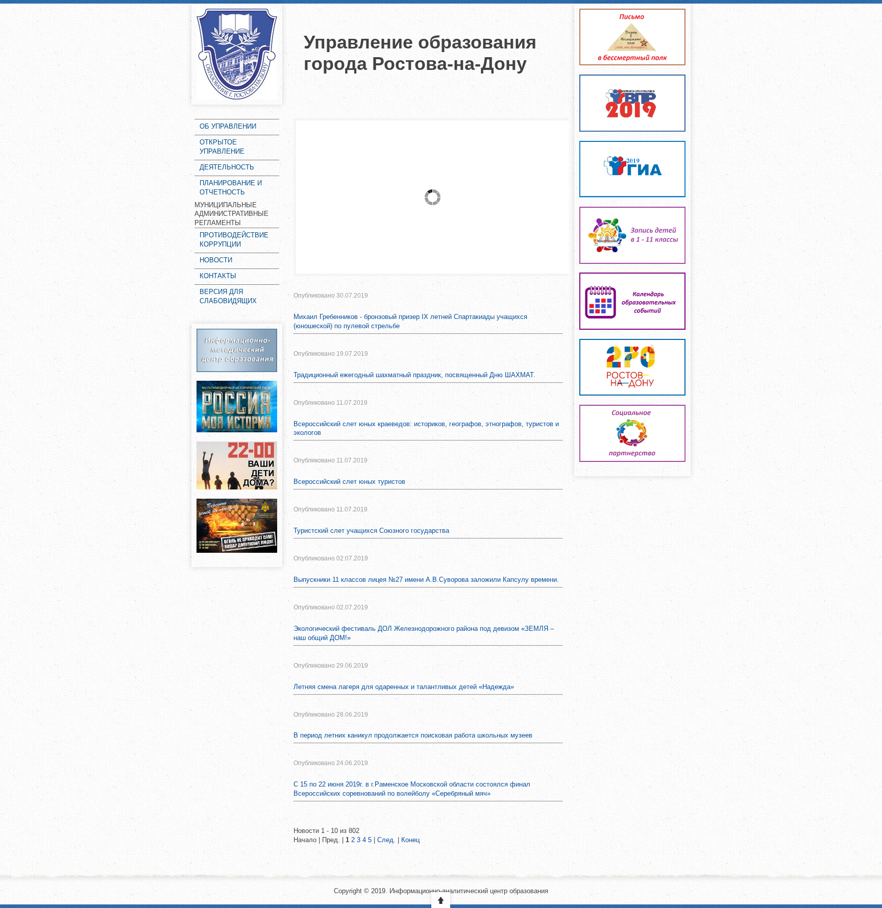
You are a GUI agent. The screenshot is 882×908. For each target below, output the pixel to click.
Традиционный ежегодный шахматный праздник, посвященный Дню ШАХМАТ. (414, 375)
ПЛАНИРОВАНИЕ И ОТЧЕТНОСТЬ (231, 187)
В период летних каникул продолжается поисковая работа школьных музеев (412, 735)
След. (386, 840)
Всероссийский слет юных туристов (349, 481)
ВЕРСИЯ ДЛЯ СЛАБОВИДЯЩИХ (228, 296)
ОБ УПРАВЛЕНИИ (228, 126)
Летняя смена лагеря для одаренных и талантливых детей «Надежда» (403, 687)
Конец (410, 840)
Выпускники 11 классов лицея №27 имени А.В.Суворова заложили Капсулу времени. (426, 579)
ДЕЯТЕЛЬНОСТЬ (227, 167)
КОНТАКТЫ (218, 276)
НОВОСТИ (216, 260)
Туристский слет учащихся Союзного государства (371, 530)
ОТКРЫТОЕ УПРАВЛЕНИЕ (222, 146)
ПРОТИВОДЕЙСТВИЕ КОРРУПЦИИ (234, 239)
